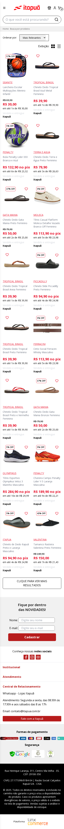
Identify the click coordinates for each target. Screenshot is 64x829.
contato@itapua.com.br (25, 711)
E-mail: (13, 628)
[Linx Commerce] (38, 822)
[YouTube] (38, 657)
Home (6, 28)
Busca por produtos (20, 28)
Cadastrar (32, 637)
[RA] (50, 754)
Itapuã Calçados (26, 7)
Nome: (13, 620)
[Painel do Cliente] (54, 8)
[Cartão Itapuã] (9, 738)
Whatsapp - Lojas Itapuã (18, 693)
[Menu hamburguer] (4, 7)
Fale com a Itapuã (32, 719)
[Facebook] (26, 657)
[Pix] (60, 738)
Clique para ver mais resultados (32, 583)
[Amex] (54, 738)
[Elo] (47, 738)
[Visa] (23, 738)
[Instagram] (32, 657)
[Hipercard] (39, 738)
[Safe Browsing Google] (19, 754)
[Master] (31, 738)
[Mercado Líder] (38, 754)
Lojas (50, 8)
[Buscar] (56, 19)
